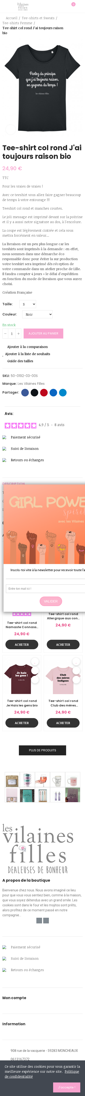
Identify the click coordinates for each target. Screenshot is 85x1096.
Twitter (34, 392)
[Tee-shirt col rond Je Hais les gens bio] (22, 674)
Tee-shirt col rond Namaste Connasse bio (22, 625)
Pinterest (44, 392)
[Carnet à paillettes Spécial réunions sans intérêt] (27, 794)
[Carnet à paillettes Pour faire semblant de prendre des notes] (72, 794)
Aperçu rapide (35, 670)
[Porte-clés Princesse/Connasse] (57, 794)
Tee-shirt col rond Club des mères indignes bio (63, 703)
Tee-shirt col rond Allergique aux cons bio (63, 616)
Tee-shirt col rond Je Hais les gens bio (22, 703)
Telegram (63, 392)
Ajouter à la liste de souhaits (27, 354)
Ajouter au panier (43, 333)
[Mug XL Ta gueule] (57, 779)
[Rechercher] (63, 6)
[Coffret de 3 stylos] (42, 794)
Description (13, 483)
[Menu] (4, 6)
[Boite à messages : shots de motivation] (12, 779)
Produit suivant (79, 25)
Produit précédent (67, 25)
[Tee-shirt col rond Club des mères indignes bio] (63, 674)
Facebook (25, 392)
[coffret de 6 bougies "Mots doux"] (12, 794)
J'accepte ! (66, 1087)
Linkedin (53, 392)
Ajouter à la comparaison (27, 346)
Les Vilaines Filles (31, 383)
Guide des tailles (20, 361)
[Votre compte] (80, 6)
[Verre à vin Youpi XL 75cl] (42, 779)
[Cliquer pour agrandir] (10, 129)
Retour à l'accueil (73, 25)
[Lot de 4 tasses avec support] (27, 779)
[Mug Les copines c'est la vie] (72, 779)
